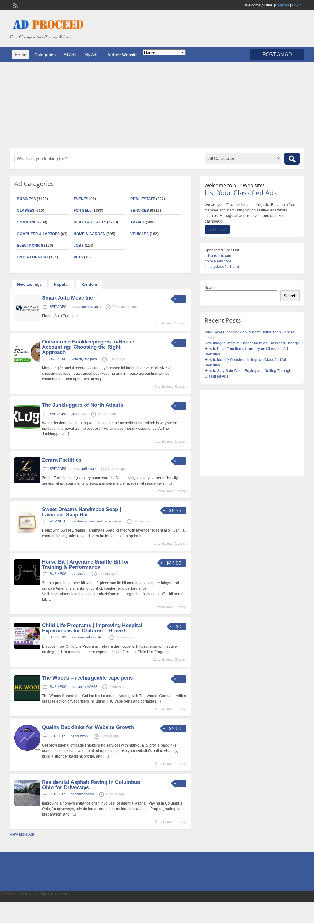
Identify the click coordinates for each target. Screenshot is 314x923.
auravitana (78, 574)
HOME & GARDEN (89, 234)
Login (296, 5)
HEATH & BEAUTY (90, 222)
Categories (45, 54)
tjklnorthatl (78, 414)
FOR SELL (82, 210)
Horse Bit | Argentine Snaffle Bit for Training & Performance (85, 564)
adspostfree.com (218, 256)
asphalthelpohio (82, 794)
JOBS (79, 245)
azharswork (80, 736)
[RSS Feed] (14, 4)
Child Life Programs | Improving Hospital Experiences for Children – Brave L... (92, 628)
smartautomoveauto (86, 306)
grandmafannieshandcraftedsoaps (96, 521)
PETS (78, 257)
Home (20, 54)
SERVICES (139, 210)
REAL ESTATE (142, 199)
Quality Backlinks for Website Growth (88, 727)
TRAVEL (137, 222)
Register (282, 5)
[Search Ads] (292, 159)
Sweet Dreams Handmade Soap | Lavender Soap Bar (81, 512)
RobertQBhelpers (84, 359)
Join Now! (217, 229)
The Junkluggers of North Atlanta (82, 405)
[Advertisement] (157, 105)
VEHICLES (139, 234)
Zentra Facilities (61, 460)
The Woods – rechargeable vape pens (87, 678)
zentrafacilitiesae (83, 469)
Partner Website (122, 54)
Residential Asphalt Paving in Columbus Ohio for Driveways (91, 784)
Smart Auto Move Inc (67, 298)
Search (210, 287)
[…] (102, 379)
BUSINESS (58, 359)
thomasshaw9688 (84, 686)
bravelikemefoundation (87, 637)
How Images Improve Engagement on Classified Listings (252, 343)
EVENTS (81, 199)
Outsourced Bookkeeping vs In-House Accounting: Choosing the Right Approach (88, 347)
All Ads (69, 54)
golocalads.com (218, 261)
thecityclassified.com (222, 267)
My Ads (91, 54)
